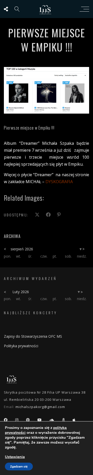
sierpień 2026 (22, 249)
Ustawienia (15, 456)
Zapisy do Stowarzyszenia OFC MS (33, 336)
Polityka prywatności (21, 345)
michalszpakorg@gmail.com (40, 406)
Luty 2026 (20, 291)
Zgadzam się (19, 466)
